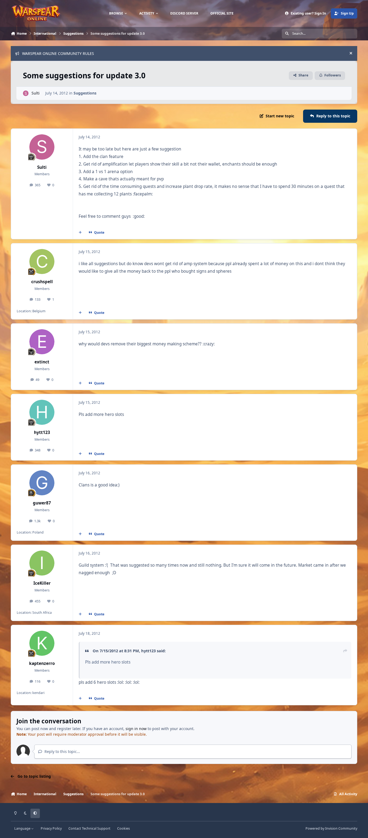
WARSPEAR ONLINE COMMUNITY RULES (58, 53)
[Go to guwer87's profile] (42, 483)
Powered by (331, 828)
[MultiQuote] (80, 232)
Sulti (36, 93)
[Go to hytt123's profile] (42, 412)
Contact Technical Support (89, 828)
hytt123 (42, 432)
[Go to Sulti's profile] (26, 93)
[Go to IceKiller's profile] (42, 563)
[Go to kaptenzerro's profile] (42, 643)
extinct (41, 362)
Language (22, 828)
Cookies (123, 828)
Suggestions (85, 93)
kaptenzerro (42, 663)
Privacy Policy (51, 828)
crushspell (42, 282)
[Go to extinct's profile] (42, 342)
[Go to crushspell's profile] (42, 261)
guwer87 (42, 503)
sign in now (136, 728)
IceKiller (42, 583)
